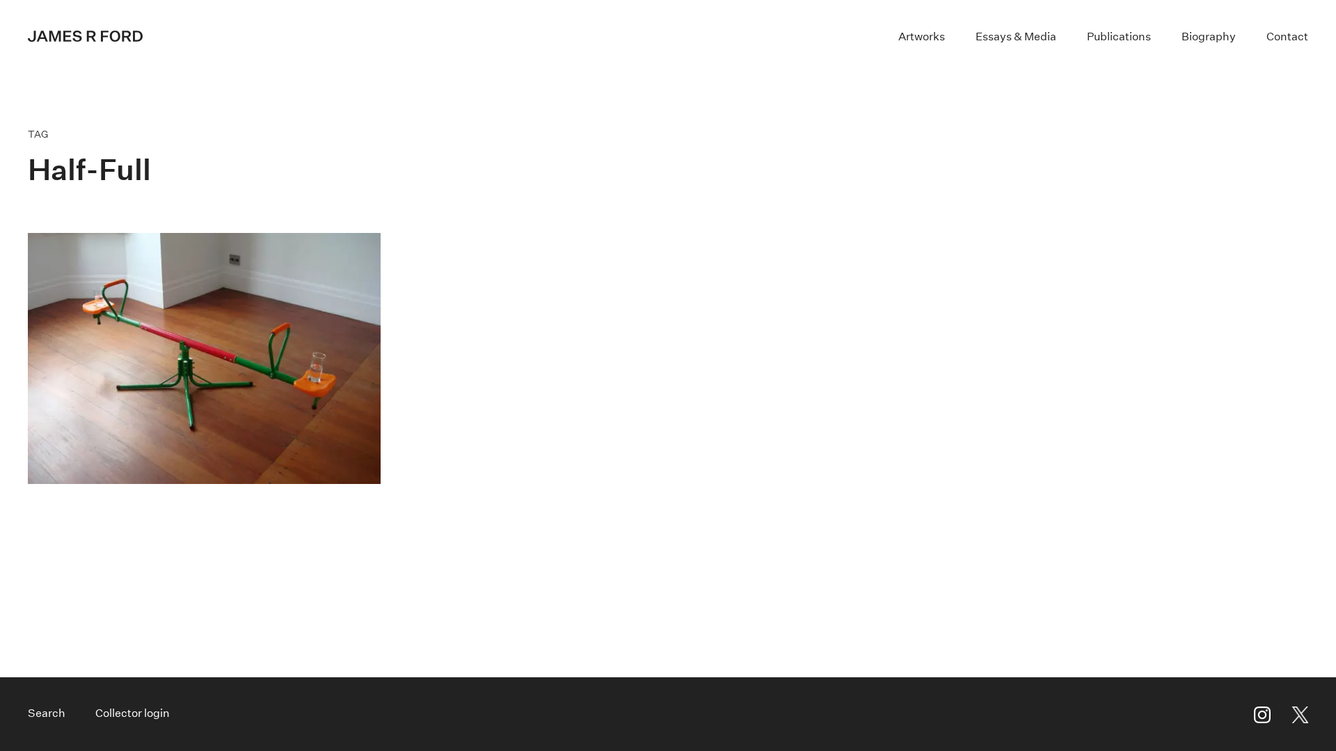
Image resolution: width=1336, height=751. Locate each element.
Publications (1119, 36)
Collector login (132, 713)
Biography (1209, 36)
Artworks (921, 36)
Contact (1287, 36)
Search (46, 713)
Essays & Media (1016, 36)
